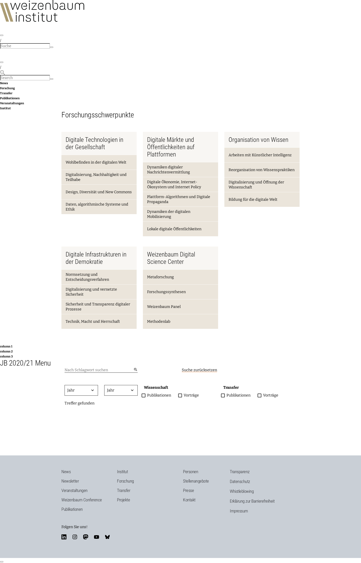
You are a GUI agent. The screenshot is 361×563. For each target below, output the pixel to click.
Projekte (123, 499)
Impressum (239, 510)
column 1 (6, 346)
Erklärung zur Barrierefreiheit (252, 501)
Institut (5, 108)
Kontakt (189, 499)
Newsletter (70, 481)
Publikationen (10, 98)
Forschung (7, 88)
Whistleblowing (242, 491)
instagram (74, 536)
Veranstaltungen (12, 103)
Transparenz (240, 471)
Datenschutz (240, 481)
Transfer (6, 93)
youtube (96, 536)
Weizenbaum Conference (81, 499)
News (4, 83)
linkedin (63, 536)
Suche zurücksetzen (199, 370)
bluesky (107, 536)
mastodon (85, 536)
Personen (190, 471)
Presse (188, 490)
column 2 (6, 351)
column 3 (6, 356)
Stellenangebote (196, 481)
